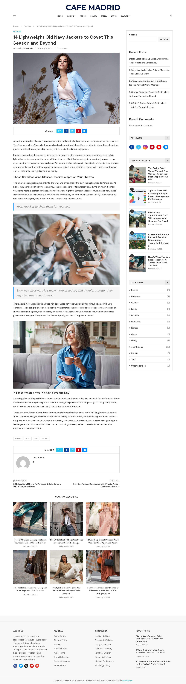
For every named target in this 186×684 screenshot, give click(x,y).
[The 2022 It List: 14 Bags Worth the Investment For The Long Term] (66, 519)
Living (114, 16)
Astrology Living (102, 666)
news (28, 439)
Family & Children (103, 653)
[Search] (171, 16)
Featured (150, 321)
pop (35, 439)
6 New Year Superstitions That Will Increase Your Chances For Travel (158, 216)
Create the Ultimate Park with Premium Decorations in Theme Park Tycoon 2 (158, 240)
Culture (124, 16)
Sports (150, 353)
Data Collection (61, 657)
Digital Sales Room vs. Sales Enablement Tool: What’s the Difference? (149, 639)
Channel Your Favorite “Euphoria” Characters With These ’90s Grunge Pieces (102, 591)
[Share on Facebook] (66, 131)
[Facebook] (132, 147)
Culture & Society (103, 649)
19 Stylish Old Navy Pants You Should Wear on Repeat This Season (66, 591)
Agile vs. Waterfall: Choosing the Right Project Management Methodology (159, 195)
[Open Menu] (14, 16)
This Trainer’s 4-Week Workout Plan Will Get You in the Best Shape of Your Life (158, 174)
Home (59, 16)
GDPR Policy (60, 666)
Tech (150, 359)
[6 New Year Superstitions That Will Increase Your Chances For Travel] (137, 219)
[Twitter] (138, 147)
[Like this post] (60, 131)
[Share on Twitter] (72, 131)
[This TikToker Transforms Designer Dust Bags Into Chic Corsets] (30, 567)
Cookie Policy (60, 649)
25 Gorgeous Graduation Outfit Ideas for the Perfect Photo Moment (153, 662)
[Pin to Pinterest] (78, 131)
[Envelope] (37, 666)
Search (133, 34)
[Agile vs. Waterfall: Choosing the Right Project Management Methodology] (137, 197)
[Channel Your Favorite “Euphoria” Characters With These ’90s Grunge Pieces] (103, 567)
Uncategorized (150, 365)
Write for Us (60, 636)
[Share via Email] (84, 131)
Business (150, 296)
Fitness (83, 16)
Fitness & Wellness (104, 640)
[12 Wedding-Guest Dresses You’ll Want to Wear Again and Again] (103, 519)
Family (104, 16)
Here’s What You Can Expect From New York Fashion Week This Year (159, 261)
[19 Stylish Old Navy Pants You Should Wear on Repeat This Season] (66, 567)
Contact (58, 645)
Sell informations (62, 661)
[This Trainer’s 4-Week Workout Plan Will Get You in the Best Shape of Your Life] (137, 175)
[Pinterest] (152, 147)
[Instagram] (145, 147)
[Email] (166, 147)
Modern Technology (104, 661)
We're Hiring (59, 653)
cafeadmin (28, 48)
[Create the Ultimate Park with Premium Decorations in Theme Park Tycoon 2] (137, 241)
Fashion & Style (102, 636)
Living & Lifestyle (103, 645)
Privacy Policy (60, 640)
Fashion (70, 16)
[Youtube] (159, 147)
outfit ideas (150, 346)
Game (150, 334)
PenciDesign (127, 680)
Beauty (93, 16)
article (18, 439)
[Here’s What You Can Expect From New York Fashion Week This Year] (30, 519)
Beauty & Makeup (103, 657)
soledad (45, 439)
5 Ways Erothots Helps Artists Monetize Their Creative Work (150, 651)
